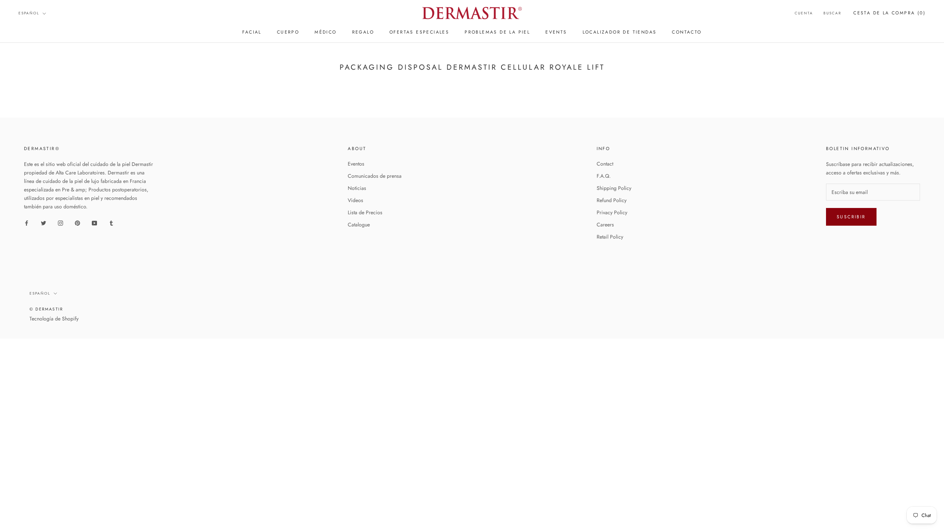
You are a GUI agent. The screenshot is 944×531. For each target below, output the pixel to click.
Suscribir (851, 217)
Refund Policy (612, 200)
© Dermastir (46, 309)
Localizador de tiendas (620, 32)
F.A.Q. (604, 176)
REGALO (363, 32)
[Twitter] (43, 222)
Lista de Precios (365, 212)
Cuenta (804, 13)
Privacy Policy (612, 212)
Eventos (356, 163)
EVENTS (556, 32)
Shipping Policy (614, 188)
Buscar (832, 13)
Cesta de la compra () (889, 13)
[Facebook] (26, 222)
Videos (355, 200)
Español (28, 13)
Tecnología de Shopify (54, 318)
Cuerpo (288, 32)
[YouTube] (94, 222)
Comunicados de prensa (375, 176)
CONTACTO (686, 32)
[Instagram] (60, 222)
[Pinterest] (77, 222)
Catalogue (359, 224)
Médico (325, 32)
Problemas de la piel (497, 32)
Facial (251, 32)
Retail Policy (610, 236)
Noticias (357, 188)
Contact (605, 163)
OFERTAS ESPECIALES (419, 32)
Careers (605, 224)
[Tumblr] (111, 222)
